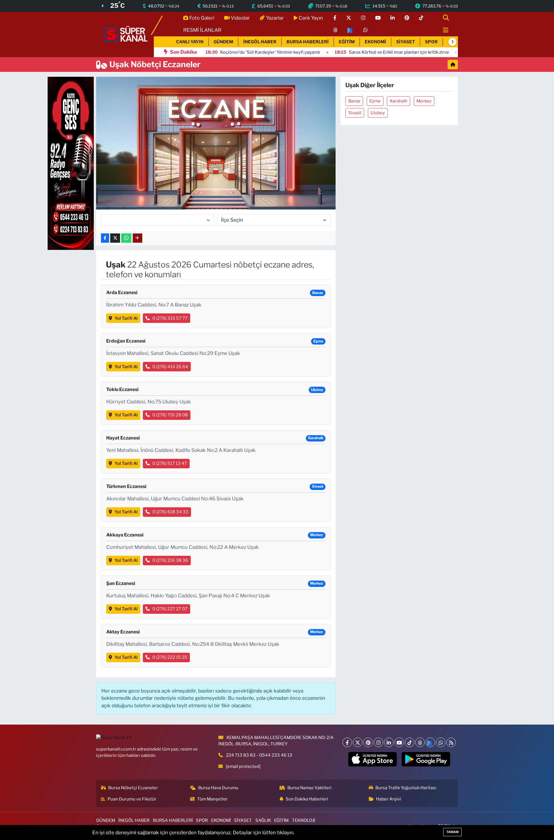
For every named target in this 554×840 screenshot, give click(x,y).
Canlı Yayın (311, 18)
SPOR (431, 41)
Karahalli (398, 101)
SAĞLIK (263, 820)
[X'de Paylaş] (115, 238)
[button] (452, 42)
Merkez (423, 101)
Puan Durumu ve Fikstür (132, 799)
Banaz (354, 101)
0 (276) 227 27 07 (170, 608)
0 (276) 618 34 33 (170, 512)
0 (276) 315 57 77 (170, 318)
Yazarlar (275, 18)
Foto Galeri (201, 18)
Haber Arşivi (388, 799)
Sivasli (355, 112)
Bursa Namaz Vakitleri (309, 787)
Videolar (240, 18)
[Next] (430, 742)
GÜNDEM (223, 41)
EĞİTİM (347, 41)
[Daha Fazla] (137, 238)
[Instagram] (378, 742)
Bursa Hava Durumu (218, 787)
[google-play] (426, 759)
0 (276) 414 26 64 (170, 366)
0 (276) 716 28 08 (170, 415)
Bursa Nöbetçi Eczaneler (133, 787)
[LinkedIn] (389, 742)
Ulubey (377, 112)
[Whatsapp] (441, 742)
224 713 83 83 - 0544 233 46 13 (259, 755)
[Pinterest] (368, 742)
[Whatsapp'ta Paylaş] (126, 238)
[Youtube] (399, 742)
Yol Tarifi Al (126, 318)
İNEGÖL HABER (259, 41)
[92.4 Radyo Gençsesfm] (71, 163)
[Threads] (420, 742)
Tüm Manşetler (212, 799)
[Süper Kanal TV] (126, 34)
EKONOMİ (375, 41)
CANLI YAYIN (189, 41)
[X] (357, 742)
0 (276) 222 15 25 (169, 657)
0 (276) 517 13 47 (169, 463)
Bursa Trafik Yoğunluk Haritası (405, 787)
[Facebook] (347, 742)
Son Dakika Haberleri (307, 799)
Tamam (452, 832)
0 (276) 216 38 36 (170, 560)
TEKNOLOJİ (303, 820)
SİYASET (405, 41)
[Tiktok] (409, 742)
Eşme (375, 101)
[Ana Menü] (443, 30)
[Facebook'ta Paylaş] (105, 238)
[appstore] (372, 759)
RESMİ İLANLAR (202, 30)
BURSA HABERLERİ (308, 41)
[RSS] (451, 742)
